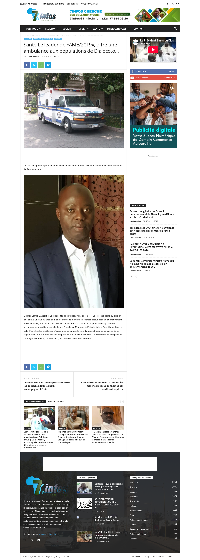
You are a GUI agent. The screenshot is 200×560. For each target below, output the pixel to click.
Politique (32, 28)
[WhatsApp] (41, 65)
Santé (96, 28)
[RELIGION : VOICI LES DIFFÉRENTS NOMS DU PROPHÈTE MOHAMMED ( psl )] (84, 503)
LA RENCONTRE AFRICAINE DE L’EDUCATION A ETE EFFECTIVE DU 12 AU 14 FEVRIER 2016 (152, 247)
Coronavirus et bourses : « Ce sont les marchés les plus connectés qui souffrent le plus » (101, 386)
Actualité (37, 39)
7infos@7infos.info (47, 534)
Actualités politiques (139, 520)
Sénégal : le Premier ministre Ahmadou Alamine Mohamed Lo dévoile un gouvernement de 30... (152, 263)
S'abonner (170, 78)
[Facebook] (168, 4)
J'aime (172, 71)
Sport (82, 28)
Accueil (26, 36)
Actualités (134, 501)
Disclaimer (136, 556)
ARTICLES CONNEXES (35, 401)
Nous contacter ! (89, 4)
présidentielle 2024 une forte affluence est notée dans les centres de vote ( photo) (152, 230)
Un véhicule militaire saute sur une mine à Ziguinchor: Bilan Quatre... (107, 535)
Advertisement (159, 556)
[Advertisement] (73, 155)
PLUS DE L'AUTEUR (56, 401)
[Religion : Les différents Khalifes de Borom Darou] (84, 521)
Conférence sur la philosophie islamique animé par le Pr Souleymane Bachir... (109, 486)
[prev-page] (118, 401)
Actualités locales (138, 534)
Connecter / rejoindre (53, 4)
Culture (133, 525)
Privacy (146, 556)
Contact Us (172, 556)
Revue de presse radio (140, 529)
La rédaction (33, 56)
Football (133, 539)
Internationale (116, 28)
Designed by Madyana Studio (57, 556)
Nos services (72, 4)
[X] (173, 4)
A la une (35, 36)
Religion (50, 28)
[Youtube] (177, 4)
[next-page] (122, 401)
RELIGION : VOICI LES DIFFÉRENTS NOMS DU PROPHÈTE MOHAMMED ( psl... (107, 503)
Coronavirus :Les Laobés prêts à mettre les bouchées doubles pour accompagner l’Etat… (47, 386)
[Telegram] (48, 65)
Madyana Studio (30, 514)
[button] (175, 28)
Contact (139, 28)
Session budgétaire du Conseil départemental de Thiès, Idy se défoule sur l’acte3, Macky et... (152, 214)
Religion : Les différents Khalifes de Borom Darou (107, 518)
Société (67, 28)
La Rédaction (135, 237)
